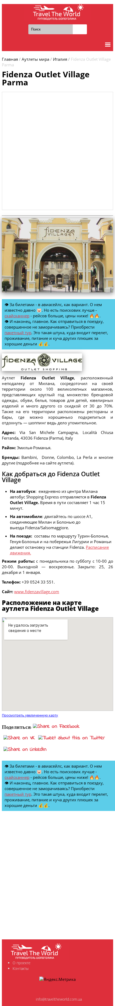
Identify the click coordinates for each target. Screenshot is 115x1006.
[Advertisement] (57, 150)
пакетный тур (18, 332)
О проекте (21, 962)
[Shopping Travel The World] (57, 12)
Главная (10, 59)
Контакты (21, 968)
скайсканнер (17, 315)
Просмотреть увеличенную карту (30, 715)
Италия (60, 59)
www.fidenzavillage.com (36, 591)
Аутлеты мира (35, 59)
